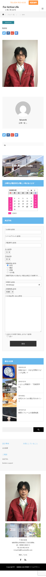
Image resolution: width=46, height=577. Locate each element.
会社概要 (5, 448)
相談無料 (33, 3)
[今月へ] (31, 190)
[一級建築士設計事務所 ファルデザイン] (10, 8)
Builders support (7, 463)
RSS (25, 559)
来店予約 (5, 459)
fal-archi (23, 120)
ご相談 (4, 454)
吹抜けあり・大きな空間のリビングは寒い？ (30, 371)
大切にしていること (30, 443)
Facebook (20, 559)
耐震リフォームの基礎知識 (28, 413)
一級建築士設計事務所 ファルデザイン (27, 567)
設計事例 (5, 443)
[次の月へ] (35, 190)
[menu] (42, 8)
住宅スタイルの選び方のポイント (30, 400)
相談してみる (23, 555)
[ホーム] (3, 14)
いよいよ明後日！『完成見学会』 (29, 385)
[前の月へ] (27, 190)
